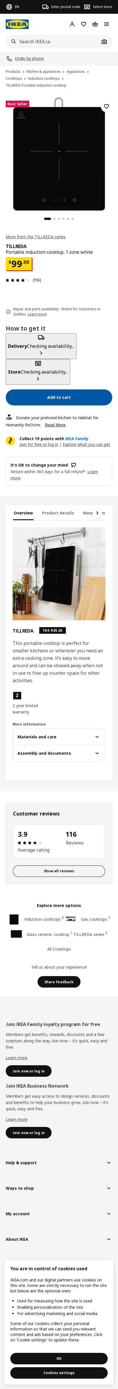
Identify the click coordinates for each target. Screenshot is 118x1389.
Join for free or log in (38, 444)
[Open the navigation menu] (106, 24)
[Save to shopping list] (106, 106)
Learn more (16, 1057)
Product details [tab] (58, 513)
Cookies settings (59, 1372)
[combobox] (53, 41)
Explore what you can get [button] (86, 444)
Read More (55, 425)
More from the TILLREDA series (36, 236)
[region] (59, 153)
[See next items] (97, 513)
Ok (59, 1358)
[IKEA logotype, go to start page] (17, 24)
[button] (26, 703)
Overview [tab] (23, 513)
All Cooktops (59, 949)
